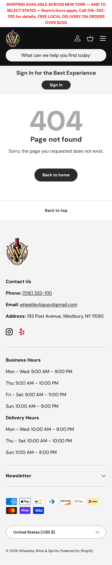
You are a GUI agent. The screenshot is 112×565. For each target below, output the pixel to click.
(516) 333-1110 (37, 293)
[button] (90, 38)
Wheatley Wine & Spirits (39, 551)
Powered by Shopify (76, 551)
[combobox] (56, 55)
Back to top (56, 210)
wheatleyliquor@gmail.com (48, 305)
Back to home (56, 174)
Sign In (56, 84)
